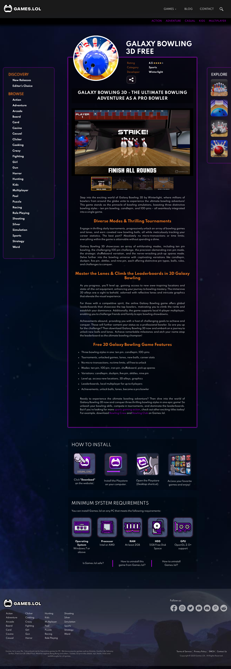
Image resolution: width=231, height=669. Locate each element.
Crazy (16, 150)
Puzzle (17, 201)
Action (157, 21)
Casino (17, 128)
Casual (190, 21)
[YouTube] (199, 608)
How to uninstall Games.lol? (171, 563)
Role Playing (21, 213)
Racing (17, 207)
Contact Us (222, 652)
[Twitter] (190, 608)
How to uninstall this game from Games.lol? (132, 563)
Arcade (17, 111)
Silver (16, 224)
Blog (188, 9)
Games (169, 9)
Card (16, 122)
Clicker (17, 139)
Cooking (18, 145)
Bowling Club (140, 413)
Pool (15, 196)
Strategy (18, 241)
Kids (202, 21)
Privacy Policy (200, 652)
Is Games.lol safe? (93, 563)
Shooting (19, 218)
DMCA (212, 652)
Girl (15, 162)
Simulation (20, 230)
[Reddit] (224, 608)
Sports (17, 235)
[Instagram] (182, 608)
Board (17, 116)
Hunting (18, 179)
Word (16, 247)
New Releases (22, 80)
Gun (15, 167)
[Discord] (207, 608)
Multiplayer (217, 21)
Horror (17, 173)
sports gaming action (127, 409)
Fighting (18, 156)
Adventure (173, 21)
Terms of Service (184, 652)
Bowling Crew (117, 413)
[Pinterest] (215, 608)
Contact (207, 9)
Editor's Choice (22, 86)
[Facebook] (174, 608)
